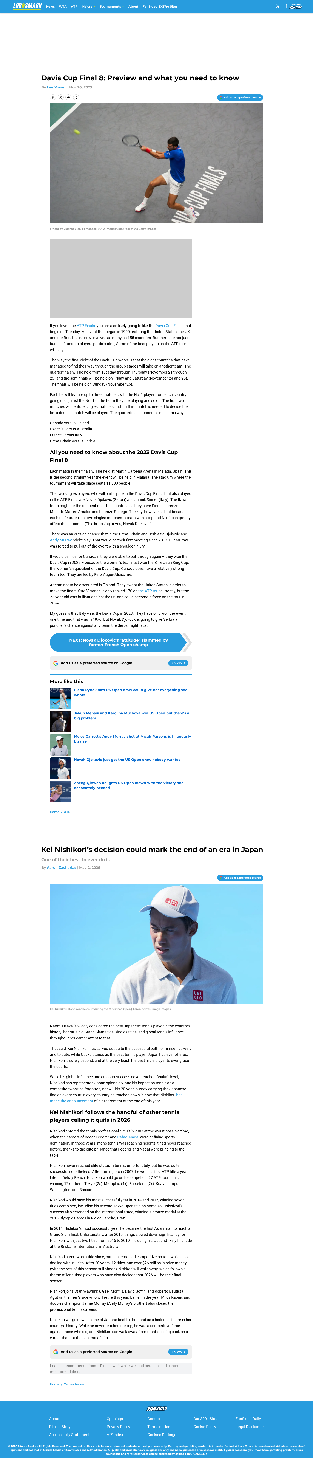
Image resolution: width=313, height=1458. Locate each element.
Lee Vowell (56, 87)
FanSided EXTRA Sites (160, 6)
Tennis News (74, 1384)
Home (54, 812)
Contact (154, 1418)
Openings (115, 1418)
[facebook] (286, 6)
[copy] (76, 97)
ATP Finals (86, 325)
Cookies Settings (161, 1434)
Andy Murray (61, 540)
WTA (63, 6)
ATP (74, 6)
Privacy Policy (118, 1426)
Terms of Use (158, 1426)
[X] (277, 6)
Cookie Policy (204, 1426)
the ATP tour (149, 591)
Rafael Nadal (128, 1137)
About (133, 6)
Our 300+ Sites (205, 1418)
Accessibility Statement (69, 1434)
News (50, 6)
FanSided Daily (248, 1418)
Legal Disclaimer (250, 1426)
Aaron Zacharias (61, 867)
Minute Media (27, 1446)
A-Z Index (115, 1434)
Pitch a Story (60, 1426)
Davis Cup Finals (169, 325)
